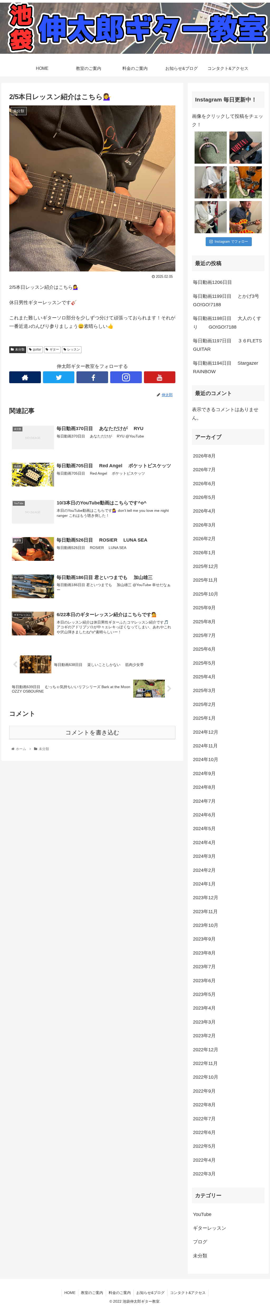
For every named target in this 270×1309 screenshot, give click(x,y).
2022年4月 (204, 1160)
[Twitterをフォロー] (59, 377)
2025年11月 (205, 580)
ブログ (200, 1241)
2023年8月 (204, 953)
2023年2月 (204, 1035)
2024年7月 (204, 801)
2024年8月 (204, 787)
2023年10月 (205, 925)
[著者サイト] (25, 377)
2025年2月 (204, 704)
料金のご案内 (120, 1293)
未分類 (20, 349)
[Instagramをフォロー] (126, 377)
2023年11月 (205, 911)
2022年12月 (205, 1049)
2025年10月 (205, 594)
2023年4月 (204, 1008)
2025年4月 (204, 676)
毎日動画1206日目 (212, 282)
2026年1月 (204, 552)
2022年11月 (205, 1063)
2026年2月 (204, 538)
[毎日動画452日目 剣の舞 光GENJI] (211, 182)
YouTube (202, 1214)
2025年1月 (204, 718)
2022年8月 (204, 1104)
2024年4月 (204, 842)
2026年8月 (204, 456)
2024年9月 (204, 773)
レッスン (73, 349)
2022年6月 (204, 1132)
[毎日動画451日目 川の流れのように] (211, 217)
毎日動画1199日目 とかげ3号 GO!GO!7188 (228, 300)
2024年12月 (205, 732)
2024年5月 (204, 828)
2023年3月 (204, 1022)
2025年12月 (205, 566)
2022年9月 (204, 1091)
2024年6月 (204, 814)
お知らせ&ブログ (150, 1293)
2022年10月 (205, 1077)
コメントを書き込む (92, 732)
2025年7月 (204, 635)
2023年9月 (204, 939)
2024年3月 (204, 856)
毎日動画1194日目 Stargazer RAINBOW (228, 367)
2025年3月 (204, 690)
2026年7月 (204, 469)
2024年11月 (205, 745)
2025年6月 (204, 649)
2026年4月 (204, 511)
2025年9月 (204, 607)
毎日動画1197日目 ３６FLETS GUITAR (227, 345)
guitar (37, 349)
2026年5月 (204, 497)
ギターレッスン (209, 1228)
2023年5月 (204, 994)
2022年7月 (204, 1118)
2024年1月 (204, 884)
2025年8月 (204, 621)
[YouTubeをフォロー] (160, 377)
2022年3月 (204, 1173)
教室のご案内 (92, 1293)
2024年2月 (204, 870)
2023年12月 (205, 897)
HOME (69, 1293)
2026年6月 (204, 483)
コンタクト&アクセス (188, 1293)
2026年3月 (204, 525)
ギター (54, 349)
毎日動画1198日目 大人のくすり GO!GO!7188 (227, 322)
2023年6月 (204, 980)
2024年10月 (205, 759)
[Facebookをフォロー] (92, 377)
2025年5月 (204, 663)
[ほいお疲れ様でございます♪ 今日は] (211, 148)
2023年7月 (204, 966)
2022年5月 (204, 1146)
